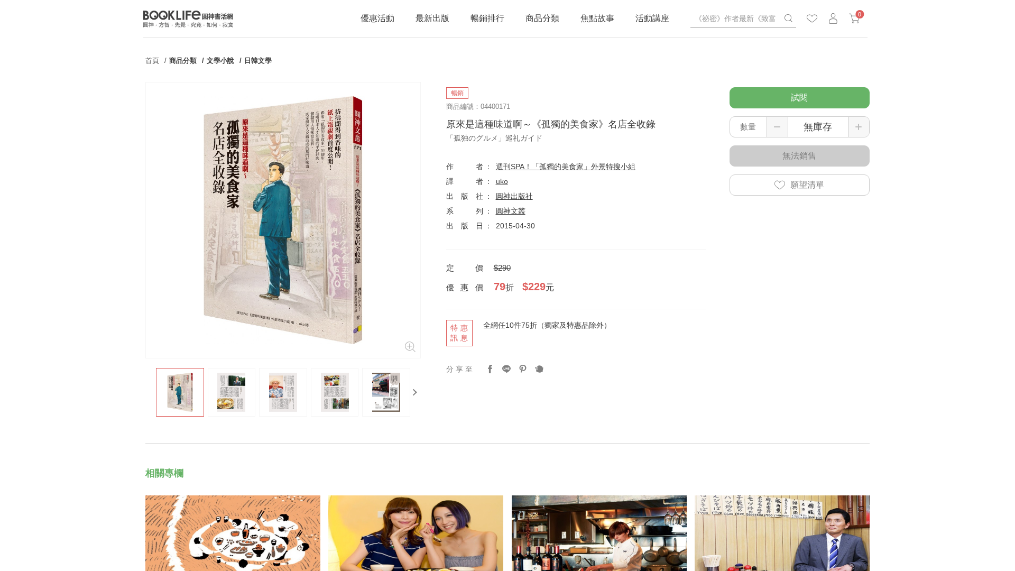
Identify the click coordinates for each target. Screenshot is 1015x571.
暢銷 (457, 93)
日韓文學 (258, 61)
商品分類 (542, 18)
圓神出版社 (514, 196)
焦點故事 (597, 18)
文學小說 (220, 61)
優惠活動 (377, 18)
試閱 (799, 97)
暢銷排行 (487, 18)
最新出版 (432, 18)
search (788, 18)
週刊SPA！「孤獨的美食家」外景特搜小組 (565, 166)
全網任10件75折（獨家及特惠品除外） (547, 325)
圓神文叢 (510, 211)
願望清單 (807, 184)
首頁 (152, 61)
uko (502, 181)
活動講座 (652, 18)
